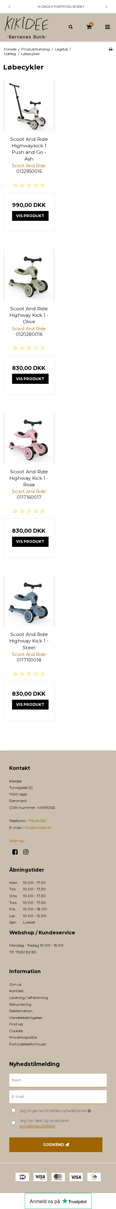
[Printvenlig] (110, 49)
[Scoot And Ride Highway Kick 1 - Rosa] (29, 438)
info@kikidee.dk (37, 827)
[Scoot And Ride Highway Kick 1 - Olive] (29, 275)
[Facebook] (17, 852)
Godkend (53, 1144)
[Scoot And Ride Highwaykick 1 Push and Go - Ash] (29, 106)
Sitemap (16, 840)
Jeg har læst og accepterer (45, 1123)
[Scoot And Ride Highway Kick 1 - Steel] (29, 601)
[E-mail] (58, 1097)
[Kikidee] (29, 27)
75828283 (37, 820)
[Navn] (58, 1080)
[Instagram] (28, 852)
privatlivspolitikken (37, 1126)
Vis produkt (30, 215)
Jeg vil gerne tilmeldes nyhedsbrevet (58, 1109)
